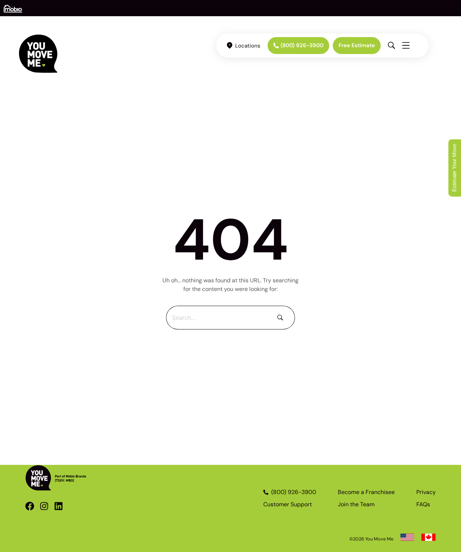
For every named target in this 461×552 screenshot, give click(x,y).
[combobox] (217, 317)
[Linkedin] (58, 506)
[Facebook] (29, 506)
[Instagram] (44, 506)
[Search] (282, 317)
